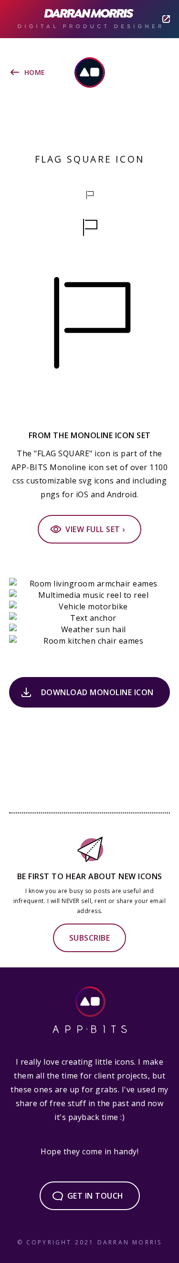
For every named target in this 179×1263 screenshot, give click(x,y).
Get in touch (95, 1196)
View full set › (95, 529)
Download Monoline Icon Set (97, 697)
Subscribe (89, 938)
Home (34, 72)
